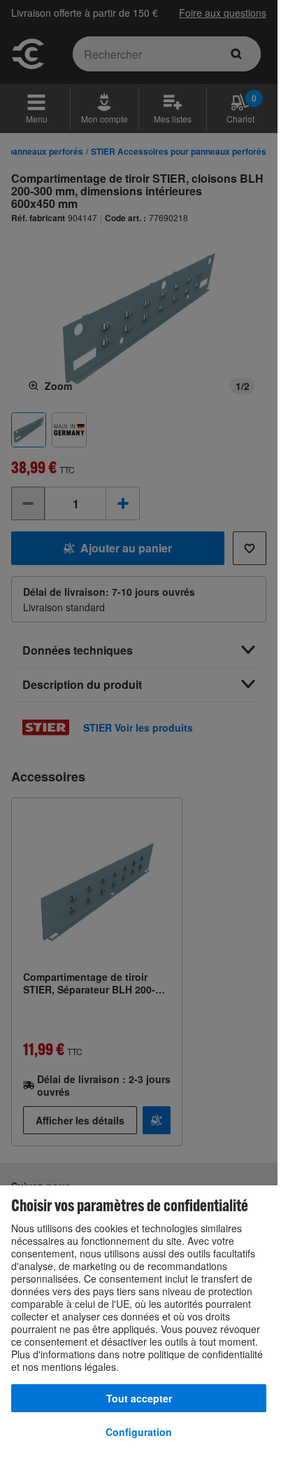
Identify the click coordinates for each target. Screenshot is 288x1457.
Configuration (139, 1432)
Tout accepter (139, 1398)
